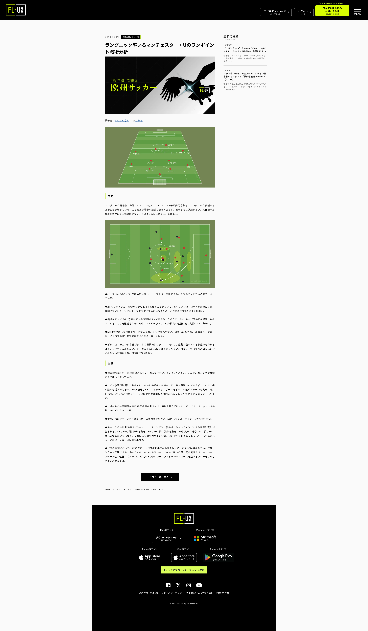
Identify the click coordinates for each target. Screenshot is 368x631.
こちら (138, 120)
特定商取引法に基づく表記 (199, 592)
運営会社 (143, 592)
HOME (107, 489)
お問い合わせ (222, 592)
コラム (118, 489)
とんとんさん (122, 120)
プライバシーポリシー (172, 592)
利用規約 (154, 592)
